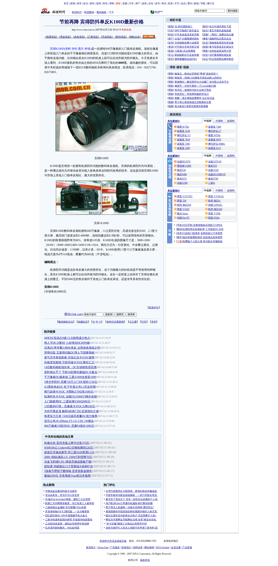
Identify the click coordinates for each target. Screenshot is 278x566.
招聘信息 (138, 547)
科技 (105, 3)
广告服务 (115, 547)
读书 (157, 3)
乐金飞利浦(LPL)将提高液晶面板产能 (67, 461)
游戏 (144, 3)
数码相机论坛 (65, 321)
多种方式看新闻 (115, 321)
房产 (137, 3)
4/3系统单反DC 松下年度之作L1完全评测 (70, 386)
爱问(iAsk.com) (73, 314)
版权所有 (145, 560)
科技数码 (89, 12)
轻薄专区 (51, 36)
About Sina (102, 547)
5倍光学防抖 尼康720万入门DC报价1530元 (70, 381)
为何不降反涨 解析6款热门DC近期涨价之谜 (71, 411)
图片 (81, 48)
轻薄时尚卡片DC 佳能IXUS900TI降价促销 (70, 396)
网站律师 (149, 547)
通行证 (210, 3)
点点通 (133, 321)
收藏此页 (83, 321)
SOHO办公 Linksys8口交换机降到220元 (68, 447)
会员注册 (176, 547)
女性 (150, 3)
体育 (79, 3)
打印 (143, 321)
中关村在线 (125, 29)
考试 (163, 3)
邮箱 (196, 3)
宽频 (124, 3)
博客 (111, 3)
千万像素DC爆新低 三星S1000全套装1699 (70, 377)
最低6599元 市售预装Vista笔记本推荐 (67, 475)
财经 (92, 3)
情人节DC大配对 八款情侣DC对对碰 (67, 342)
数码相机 (101, 12)
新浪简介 (91, 547)
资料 (68, 48)
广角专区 (93, 36)
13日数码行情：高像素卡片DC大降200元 (69, 406)
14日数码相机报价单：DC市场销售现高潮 (70, 367)
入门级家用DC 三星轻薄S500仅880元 (67, 401)
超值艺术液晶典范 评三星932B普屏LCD (69, 452)
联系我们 (126, 547)
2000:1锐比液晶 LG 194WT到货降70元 (68, 457)
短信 (183, 3)
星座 (170, 3)
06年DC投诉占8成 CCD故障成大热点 (67, 337)
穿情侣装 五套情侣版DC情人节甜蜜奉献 (69, 352)
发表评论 (154, 307)
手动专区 (107, 36)
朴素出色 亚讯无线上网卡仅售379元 (66, 442)
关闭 (153, 321)
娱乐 (85, 3)
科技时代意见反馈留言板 (113, 541)
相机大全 (135, 36)
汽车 (131, 3)
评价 (74, 48)
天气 (176, 3)
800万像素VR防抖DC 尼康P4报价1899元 (69, 425)
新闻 (72, 3)
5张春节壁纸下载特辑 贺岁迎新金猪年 (68, 471)
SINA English (162, 547)
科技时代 (77, 12)
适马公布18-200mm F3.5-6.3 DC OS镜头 (69, 421)
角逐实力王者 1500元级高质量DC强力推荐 (70, 416)
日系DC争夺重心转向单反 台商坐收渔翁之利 (72, 347)
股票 (98, 3)
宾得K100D (57, 48)
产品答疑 (187, 547)
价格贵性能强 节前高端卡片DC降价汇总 (69, 362)
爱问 (189, 3)
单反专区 (65, 36)
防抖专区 (121, 36)
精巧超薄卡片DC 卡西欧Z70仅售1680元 (68, 391)
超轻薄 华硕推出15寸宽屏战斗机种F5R (68, 466)
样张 (87, 48)
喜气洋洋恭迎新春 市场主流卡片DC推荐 (69, 357)
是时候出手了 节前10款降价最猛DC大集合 (70, 372)
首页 (66, 3)
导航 (202, 3)
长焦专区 (79, 36)
